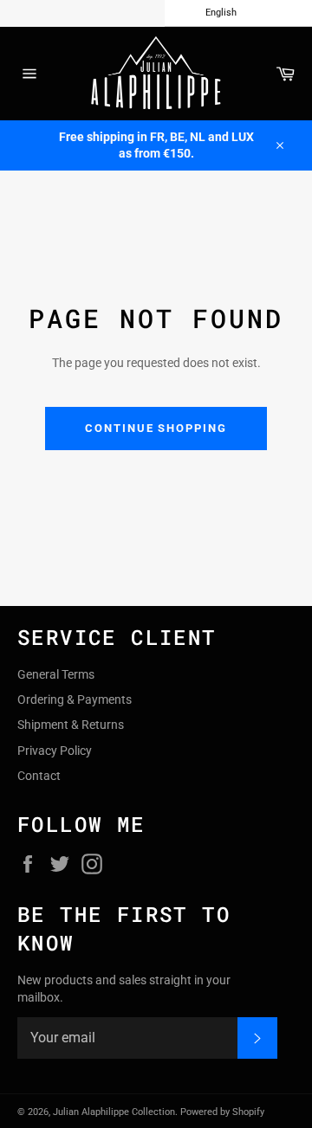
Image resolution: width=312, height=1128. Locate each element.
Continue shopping (156, 428)
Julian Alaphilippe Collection (114, 1112)
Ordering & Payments (74, 699)
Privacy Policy (54, 750)
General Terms (55, 674)
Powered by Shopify (222, 1112)
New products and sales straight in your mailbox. (124, 988)
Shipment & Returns (70, 725)
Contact (39, 776)
